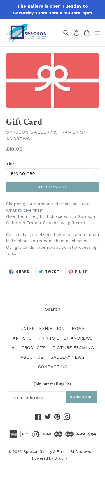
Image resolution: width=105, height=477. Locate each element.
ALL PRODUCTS (28, 347)
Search (52, 309)
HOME (78, 328)
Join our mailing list (52, 383)
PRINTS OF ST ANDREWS (66, 338)
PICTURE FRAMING (73, 347)
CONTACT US (52, 366)
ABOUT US (31, 357)
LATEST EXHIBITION (42, 328)
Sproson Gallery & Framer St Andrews (57, 451)
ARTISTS (22, 338)
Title (10, 164)
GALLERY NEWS (67, 357)
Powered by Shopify (50, 458)
